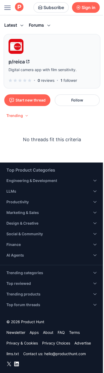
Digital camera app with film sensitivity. (43, 69)
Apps (34, 332)
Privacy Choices (56, 343)
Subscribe (53, 7)
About (48, 332)
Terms (74, 332)
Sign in (88, 7)
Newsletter (15, 332)
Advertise (82, 343)
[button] (17, 115)
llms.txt (12, 353)
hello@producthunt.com (65, 353)
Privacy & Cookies (22, 343)
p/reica (17, 61)
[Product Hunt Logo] (19, 7)
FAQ (61, 332)
